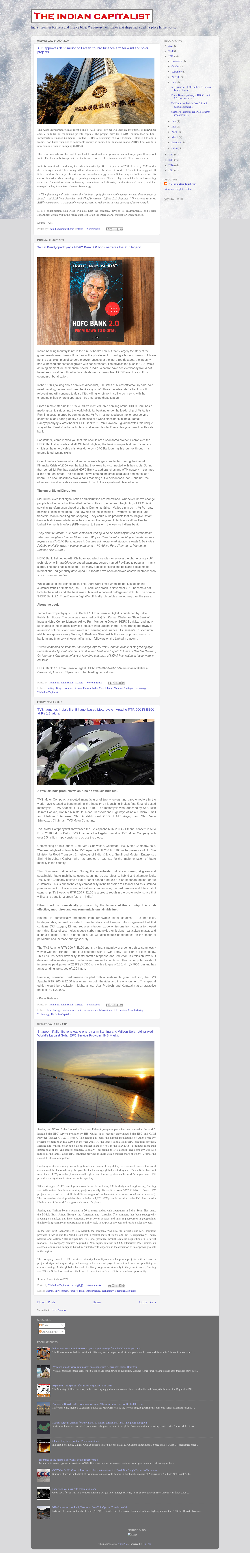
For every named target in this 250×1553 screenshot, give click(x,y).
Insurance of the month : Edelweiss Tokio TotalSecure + (68, 1459)
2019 (171, 56)
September (177, 71)
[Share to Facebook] (118, 229)
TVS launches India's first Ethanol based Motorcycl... (189, 105)
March (175, 137)
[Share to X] (114, 229)
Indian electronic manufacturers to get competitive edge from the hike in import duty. (96, 1348)
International (105, 1010)
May (174, 126)
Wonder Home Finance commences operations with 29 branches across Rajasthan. (95, 1367)
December (177, 61)
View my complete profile (177, 189)
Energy (56, 1010)
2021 (171, 45)
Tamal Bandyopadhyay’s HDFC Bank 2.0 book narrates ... (190, 96)
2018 (171, 154)
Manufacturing (135, 1010)
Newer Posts (46, 1301)
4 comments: (94, 1004)
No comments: (94, 682)
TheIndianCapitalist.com (182, 184)
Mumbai (118, 688)
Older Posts (147, 1301)
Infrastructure (90, 1010)
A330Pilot (123, 1544)
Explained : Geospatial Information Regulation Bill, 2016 (82, 1385)
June (174, 121)
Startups (128, 688)
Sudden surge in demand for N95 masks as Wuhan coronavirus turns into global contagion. (100, 1422)
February (176, 142)
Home (97, 1301)
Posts (45, 1325)
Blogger (147, 1544)
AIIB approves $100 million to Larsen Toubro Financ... (191, 88)
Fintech (87, 688)
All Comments (50, 1331)
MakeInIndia (105, 688)
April (174, 132)
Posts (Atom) (59, 1310)
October (175, 66)
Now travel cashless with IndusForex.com (74, 1489)
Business (67, 688)
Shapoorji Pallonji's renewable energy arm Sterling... (190, 113)
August (175, 77)
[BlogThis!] (111, 229)
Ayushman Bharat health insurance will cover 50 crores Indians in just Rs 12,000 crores (98, 1404)
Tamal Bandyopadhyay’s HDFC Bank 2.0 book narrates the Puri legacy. (89, 247)
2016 (171, 165)
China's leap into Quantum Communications (75, 1441)
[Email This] (107, 229)
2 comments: (94, 228)
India (95, 688)
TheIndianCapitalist (47, 692)
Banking (50, 688)
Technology (140, 688)
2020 (171, 51)
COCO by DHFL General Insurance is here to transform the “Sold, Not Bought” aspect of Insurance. (105, 1470)
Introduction (120, 1010)
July (174, 82)
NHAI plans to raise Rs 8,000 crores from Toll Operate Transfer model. (90, 1507)
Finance (78, 688)
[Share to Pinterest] (121, 229)
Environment (68, 1010)
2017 (171, 159)
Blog (58, 688)
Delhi (48, 1010)
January (175, 148)
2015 (171, 170)
